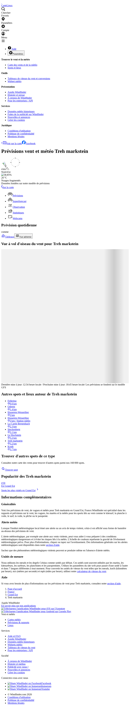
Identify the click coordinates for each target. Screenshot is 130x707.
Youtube (45, 689)
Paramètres (18, 54)
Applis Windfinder (17, 92)
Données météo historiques (21, 111)
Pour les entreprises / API (20, 100)
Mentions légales (16, 136)
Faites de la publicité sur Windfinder (26, 114)
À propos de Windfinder (20, 97)
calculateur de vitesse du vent (91, 571)
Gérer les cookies (16, 120)
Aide (13, 49)
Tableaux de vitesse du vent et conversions (29, 78)
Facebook (31, 143)
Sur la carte (8, 187)
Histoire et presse (16, 95)
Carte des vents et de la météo (22, 65)
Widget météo (14, 81)
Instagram (46, 686)
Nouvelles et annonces (19, 117)
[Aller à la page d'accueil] (1, 2)
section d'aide (52, 545)
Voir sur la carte (14, 143)
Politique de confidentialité (21, 133)
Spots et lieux (14, 67)
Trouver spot (11, 469)
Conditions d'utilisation (19, 130)
